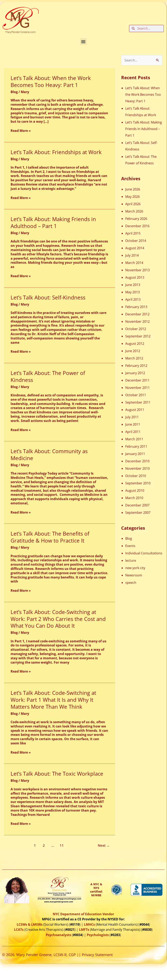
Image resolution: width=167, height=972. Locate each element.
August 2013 (134, 277)
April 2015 (133, 233)
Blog (14, 92)
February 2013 (136, 307)
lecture (130, 560)
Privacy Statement (97, 954)
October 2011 (135, 395)
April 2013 (133, 299)
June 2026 (132, 189)
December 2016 (137, 226)
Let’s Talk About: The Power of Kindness (48, 376)
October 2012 (135, 329)
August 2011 (134, 409)
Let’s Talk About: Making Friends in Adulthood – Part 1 (53, 222)
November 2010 (137, 468)
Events (130, 546)
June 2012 (132, 351)
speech (130, 582)
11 (62, 845)
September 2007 (138, 512)
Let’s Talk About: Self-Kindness (48, 297)
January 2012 (135, 373)
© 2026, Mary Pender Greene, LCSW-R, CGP (39, 954)
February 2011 (136, 446)
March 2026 (134, 211)
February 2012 (136, 365)
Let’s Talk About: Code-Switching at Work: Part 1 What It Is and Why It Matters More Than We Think (53, 699)
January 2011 (135, 454)
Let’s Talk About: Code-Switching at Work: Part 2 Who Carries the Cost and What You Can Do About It (58, 618)
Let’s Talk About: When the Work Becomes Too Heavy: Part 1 (51, 81)
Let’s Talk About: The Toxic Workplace (57, 773)
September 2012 (138, 336)
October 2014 (135, 240)
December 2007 (137, 505)
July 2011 (132, 417)
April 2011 (133, 431)
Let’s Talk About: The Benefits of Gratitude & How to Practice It (50, 537)
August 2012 (134, 343)
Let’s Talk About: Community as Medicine (49, 454)
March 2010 (134, 498)
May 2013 (132, 292)
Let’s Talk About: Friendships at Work (56, 152)
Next (104, 845)
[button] (83, 41)
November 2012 (137, 321)
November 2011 (137, 387)
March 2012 (134, 358)
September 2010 (138, 483)
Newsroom (133, 575)
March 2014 (134, 262)
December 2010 (137, 461)
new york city (135, 568)
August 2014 (134, 248)
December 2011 (137, 380)
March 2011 (134, 439)
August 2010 (134, 490)
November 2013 (137, 270)
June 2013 (132, 284)
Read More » (21, 131)
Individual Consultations (143, 553)
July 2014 (132, 255)
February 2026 (136, 218)
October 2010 (135, 476)
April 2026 (133, 204)
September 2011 (138, 402)
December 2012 (137, 314)
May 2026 (132, 196)
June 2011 (132, 424)
